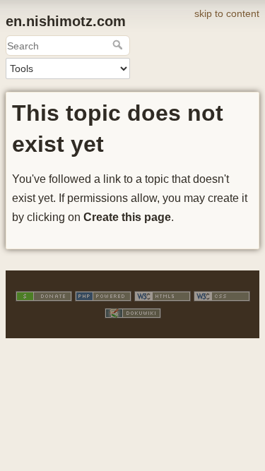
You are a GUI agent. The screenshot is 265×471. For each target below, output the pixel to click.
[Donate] (44, 295)
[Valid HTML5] (162, 295)
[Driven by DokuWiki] (133, 312)
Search (119, 44)
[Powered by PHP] (103, 295)
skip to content (226, 13)
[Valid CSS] (222, 295)
